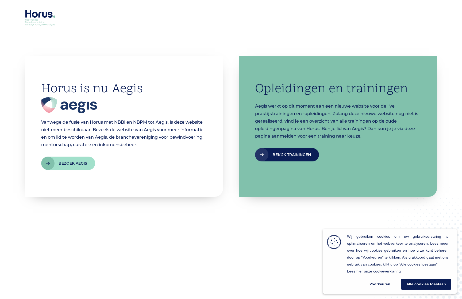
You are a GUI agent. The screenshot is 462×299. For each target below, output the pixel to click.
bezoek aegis (73, 163)
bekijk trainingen (291, 154)
